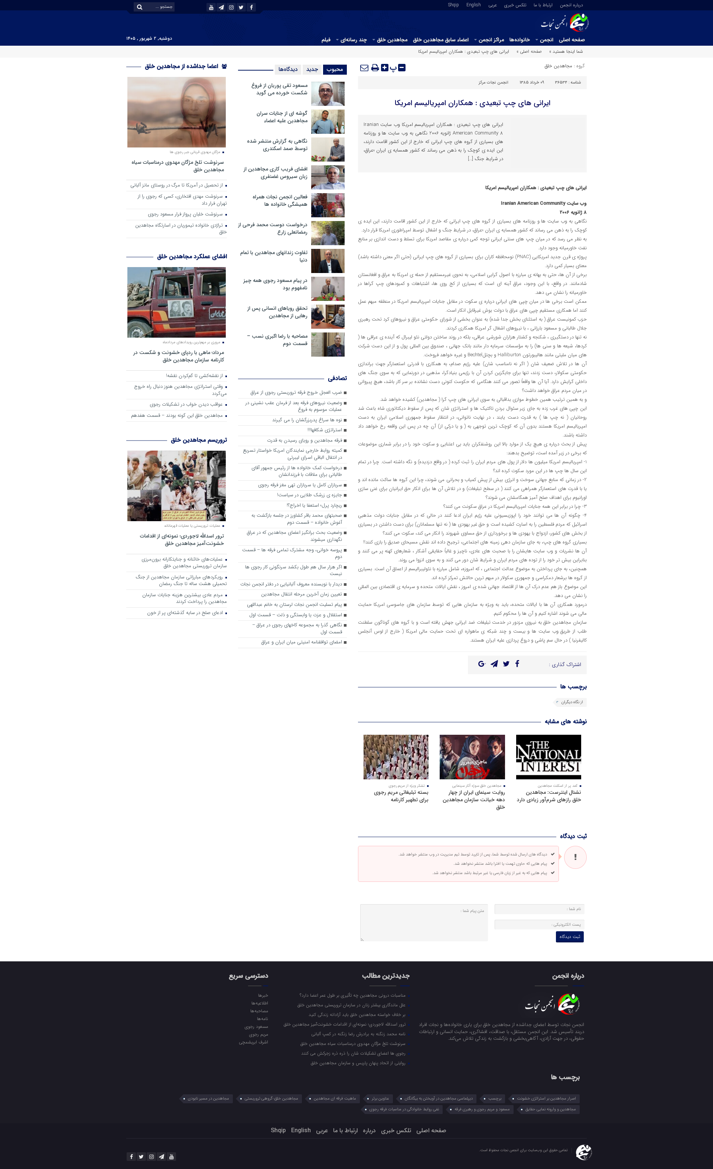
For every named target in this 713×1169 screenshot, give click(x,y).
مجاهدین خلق (392, 40)
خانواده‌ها (519, 40)
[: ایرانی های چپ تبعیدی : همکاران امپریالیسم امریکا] (364, 67)
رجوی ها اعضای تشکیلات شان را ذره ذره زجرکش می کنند (354, 1053)
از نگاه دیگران (572, 702)
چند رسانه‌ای (354, 40)
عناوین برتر (380, 1098)
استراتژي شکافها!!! (324, 430)
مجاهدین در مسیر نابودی (208, 1098)
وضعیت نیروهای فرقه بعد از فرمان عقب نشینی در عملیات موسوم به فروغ (293, 407)
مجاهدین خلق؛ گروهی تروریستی (271, 1098)
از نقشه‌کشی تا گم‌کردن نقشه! (195, 376)
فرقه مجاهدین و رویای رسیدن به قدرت (304, 440)
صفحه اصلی (572, 40)
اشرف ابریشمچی (253, 1042)
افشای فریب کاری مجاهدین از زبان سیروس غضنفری (275, 173)
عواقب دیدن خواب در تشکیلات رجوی (187, 404)
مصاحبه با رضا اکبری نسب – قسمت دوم (277, 340)
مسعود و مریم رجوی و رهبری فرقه (482, 1109)
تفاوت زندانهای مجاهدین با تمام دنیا (273, 256)
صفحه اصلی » (529, 51)
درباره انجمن (571, 4)
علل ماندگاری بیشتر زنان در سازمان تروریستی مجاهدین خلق (352, 1004)
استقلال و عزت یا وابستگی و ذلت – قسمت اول (295, 615)
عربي (492, 4)
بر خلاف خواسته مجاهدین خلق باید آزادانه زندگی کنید (358, 1014)
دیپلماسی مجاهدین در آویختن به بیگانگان (439, 1098)
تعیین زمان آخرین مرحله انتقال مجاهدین (301, 594)
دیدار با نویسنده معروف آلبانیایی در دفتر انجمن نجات (291, 584)
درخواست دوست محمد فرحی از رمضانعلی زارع (272, 228)
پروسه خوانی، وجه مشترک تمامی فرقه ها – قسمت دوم (292, 554)
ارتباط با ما (543, 4)
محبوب (335, 69)
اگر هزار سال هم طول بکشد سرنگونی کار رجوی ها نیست (293, 571)
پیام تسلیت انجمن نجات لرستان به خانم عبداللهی (294, 604)
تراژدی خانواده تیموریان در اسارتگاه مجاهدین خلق (181, 229)
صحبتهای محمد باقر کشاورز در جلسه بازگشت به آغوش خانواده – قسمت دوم (296, 519)
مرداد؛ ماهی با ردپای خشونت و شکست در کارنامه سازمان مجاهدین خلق (178, 356)
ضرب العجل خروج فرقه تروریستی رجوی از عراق (296, 392)
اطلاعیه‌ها (259, 1003)
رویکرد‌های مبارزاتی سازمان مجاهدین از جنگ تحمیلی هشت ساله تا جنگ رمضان (181, 581)
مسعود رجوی (256, 1026)
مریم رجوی (258, 1034)
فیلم (326, 40)
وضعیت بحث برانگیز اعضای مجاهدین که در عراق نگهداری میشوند (294, 536)
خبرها (263, 995)
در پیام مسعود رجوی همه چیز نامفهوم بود (275, 284)
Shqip (453, 4)
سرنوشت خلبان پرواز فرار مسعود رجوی (186, 214)
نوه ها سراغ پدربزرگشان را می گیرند (307, 420)
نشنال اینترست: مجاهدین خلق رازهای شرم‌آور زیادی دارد (549, 796)
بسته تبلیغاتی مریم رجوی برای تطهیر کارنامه (401, 796)
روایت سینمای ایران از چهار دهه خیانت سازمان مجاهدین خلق (474, 799)
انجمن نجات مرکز (493, 82)
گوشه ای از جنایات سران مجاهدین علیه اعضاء (282, 117)
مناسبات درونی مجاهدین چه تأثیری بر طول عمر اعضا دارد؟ (353, 995)
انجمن (546, 40)
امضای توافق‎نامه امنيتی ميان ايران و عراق (301, 642)
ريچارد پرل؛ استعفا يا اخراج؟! (314, 505)
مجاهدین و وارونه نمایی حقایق (550, 1109)
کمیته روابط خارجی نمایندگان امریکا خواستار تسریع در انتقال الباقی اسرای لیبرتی (292, 454)
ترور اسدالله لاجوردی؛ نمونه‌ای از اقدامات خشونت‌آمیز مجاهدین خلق (182, 539)
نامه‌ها (262, 1018)
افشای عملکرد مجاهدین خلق (192, 256)
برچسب (494, 1098)
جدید (312, 69)
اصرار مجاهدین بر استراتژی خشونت (546, 1098)
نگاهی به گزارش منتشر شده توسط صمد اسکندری (277, 145)
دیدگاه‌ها (288, 69)
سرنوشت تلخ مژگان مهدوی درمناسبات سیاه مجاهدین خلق (177, 165)
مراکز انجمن (491, 40)
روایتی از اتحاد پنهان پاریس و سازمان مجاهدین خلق (359, 1062)
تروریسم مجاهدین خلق (199, 440)
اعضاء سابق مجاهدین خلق (441, 40)
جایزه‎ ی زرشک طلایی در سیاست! (309, 495)
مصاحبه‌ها (259, 1010)
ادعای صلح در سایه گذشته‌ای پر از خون (185, 613)
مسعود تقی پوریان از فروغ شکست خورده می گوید (279, 89)
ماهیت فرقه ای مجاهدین (335, 1098)
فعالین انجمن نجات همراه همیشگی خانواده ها (280, 200)
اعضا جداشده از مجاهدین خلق (182, 66)
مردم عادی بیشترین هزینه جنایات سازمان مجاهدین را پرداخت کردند (184, 599)
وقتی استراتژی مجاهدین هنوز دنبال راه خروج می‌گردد (180, 390)
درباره (369, 1130)
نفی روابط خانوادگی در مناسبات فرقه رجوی (404, 1109)
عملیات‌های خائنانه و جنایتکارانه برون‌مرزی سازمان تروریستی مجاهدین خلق (184, 563)
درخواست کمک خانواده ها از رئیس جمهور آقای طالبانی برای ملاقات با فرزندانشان (296, 472)
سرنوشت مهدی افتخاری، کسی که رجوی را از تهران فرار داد (182, 200)
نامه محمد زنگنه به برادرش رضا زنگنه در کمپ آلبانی (359, 1033)
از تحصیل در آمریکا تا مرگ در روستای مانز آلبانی (177, 185)
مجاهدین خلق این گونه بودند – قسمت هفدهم (177, 415)
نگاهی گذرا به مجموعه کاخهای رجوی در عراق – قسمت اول (297, 629)
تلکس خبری (515, 4)
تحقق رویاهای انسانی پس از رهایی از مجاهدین (277, 312)
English (473, 4)
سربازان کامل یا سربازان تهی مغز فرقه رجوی (300, 485)
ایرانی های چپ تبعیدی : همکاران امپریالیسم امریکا (472, 103)
